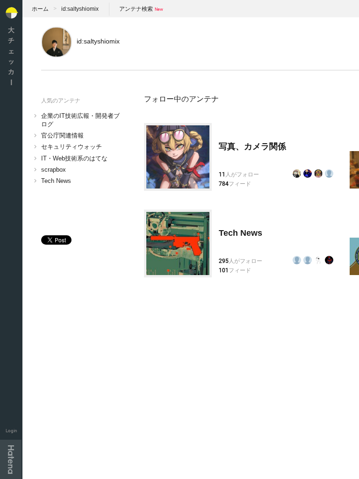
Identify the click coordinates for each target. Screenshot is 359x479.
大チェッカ (11, 56)
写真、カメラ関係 (252, 146)
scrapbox (53, 169)
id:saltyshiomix (80, 9)
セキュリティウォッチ (71, 146)
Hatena (11, 459)
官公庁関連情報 (62, 135)
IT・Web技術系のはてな (74, 158)
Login (11, 430)
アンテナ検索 (136, 9)
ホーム (40, 9)
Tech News (56, 180)
